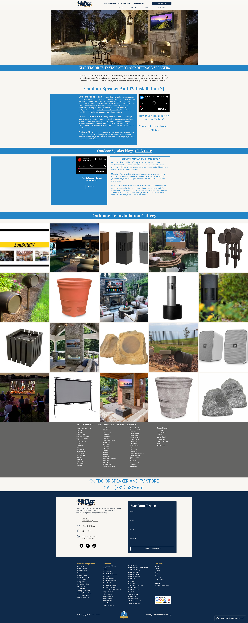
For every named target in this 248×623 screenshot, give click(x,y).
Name (132, 511)
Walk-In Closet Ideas (83, 597)
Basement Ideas (82, 571)
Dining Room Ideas (83, 577)
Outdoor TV (132, 579)
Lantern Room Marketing (162, 615)
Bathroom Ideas (82, 573)
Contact (157, 571)
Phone (132, 529)
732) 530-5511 (130, 488)
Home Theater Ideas (83, 586)
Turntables (131, 592)
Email (132, 520)
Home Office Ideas (83, 584)
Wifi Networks (133, 599)
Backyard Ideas (82, 568)
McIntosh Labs (107, 601)
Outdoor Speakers (134, 574)
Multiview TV (132, 565)
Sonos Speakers (133, 587)
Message (133, 538)
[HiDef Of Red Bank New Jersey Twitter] (94, 546)
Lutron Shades (107, 598)
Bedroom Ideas (82, 575)
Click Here (143, 150)
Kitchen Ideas (81, 588)
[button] (161, 3)
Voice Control (132, 596)
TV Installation (133, 594)
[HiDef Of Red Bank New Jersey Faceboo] (81, 546)
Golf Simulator (107, 572)
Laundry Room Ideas (83, 591)
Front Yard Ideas (82, 579)
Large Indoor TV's (129, 125)
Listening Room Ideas (84, 593)
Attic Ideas (80, 566)
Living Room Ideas (83, 595)
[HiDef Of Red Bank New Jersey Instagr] (88, 546)
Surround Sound (133, 590)
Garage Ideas (81, 582)
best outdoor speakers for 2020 (108, 110)
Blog (156, 573)
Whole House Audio (135, 601)
